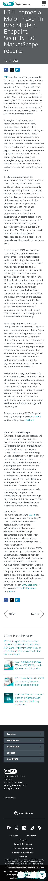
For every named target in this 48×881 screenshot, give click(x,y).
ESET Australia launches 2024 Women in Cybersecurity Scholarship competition (29, 681)
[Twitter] (16, 828)
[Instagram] (31, 828)
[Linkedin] (24, 828)
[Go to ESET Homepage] (17, 4)
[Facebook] (8, 828)
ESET (6, 77)
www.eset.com (29, 584)
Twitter (11, 591)
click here (36, 416)
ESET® (32, 514)
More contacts (10, 797)
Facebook (31, 588)
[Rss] (39, 828)
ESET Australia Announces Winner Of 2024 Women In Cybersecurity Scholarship (28, 665)
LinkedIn (20, 588)
